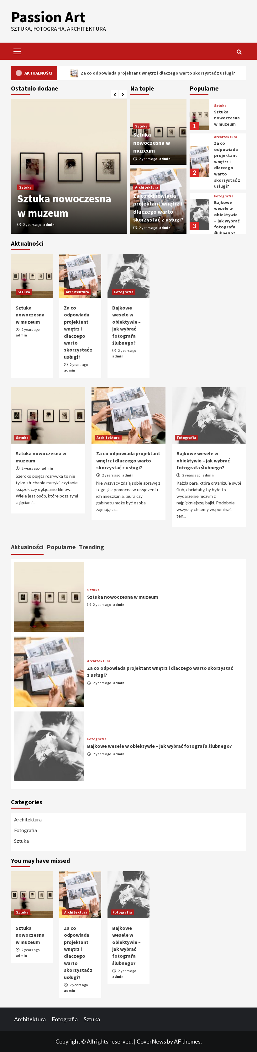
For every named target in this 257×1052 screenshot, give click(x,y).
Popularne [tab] (61, 547)
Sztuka (25, 187)
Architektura (146, 187)
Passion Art (48, 17)
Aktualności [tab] (27, 547)
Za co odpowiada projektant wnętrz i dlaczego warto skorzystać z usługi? (147, 73)
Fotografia (223, 196)
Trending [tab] (91, 547)
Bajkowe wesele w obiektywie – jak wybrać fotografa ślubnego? (227, 218)
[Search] (239, 52)
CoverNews (151, 1041)
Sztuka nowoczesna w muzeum (64, 206)
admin (49, 224)
